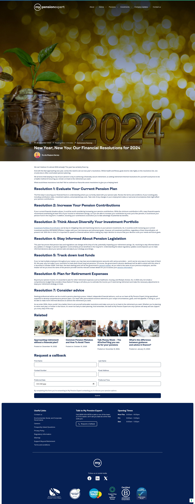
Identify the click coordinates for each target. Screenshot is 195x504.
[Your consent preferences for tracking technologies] (191, 500)
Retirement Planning (84, 143)
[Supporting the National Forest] (112, 493)
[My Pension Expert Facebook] (89, 479)
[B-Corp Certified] (126, 493)
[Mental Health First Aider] (74, 493)
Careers (37, 423)
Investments (125, 7)
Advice (101, 7)
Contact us (157, 7)
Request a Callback (88, 424)
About (92, 7)
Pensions (112, 7)
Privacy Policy (39, 431)
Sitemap (37, 438)
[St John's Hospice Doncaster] (54, 493)
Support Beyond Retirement (44, 441)
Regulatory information (42, 434)
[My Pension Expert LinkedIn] (97, 479)
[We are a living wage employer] (95, 493)
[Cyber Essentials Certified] (141, 493)
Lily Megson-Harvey (51, 155)
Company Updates (141, 7)
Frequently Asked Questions (44, 427)
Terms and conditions (42, 445)
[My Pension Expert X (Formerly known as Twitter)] (105, 479)
